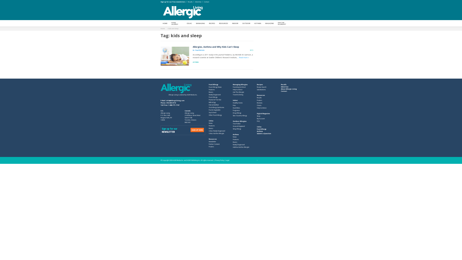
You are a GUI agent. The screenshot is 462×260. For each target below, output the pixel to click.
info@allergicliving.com (175, 101)
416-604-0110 (171, 103)
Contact (206, 2)
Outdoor (246, 23)
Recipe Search (261, 87)
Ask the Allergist (282, 23)
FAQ (258, 121)
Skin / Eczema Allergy (240, 116)
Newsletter (212, 142)
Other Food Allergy (215, 115)
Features (212, 90)
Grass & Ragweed (239, 126)
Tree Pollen (237, 124)
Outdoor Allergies (240, 121)
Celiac (189, 23)
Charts (259, 105)
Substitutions (261, 90)
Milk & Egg (212, 102)
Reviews (259, 103)
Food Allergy (174, 23)
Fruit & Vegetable (214, 110)
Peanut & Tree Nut (215, 100)
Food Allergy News (215, 87)
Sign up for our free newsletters (173, 2)
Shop (258, 116)
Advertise (198, 2)
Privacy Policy (219, 160)
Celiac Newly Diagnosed (217, 131)
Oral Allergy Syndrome (216, 107)
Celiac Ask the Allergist (216, 133)
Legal (227, 160)
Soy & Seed (212, 112)
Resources (223, 23)
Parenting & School (239, 87)
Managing (200, 23)
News (210, 123)
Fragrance (236, 110)
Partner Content (214, 144)
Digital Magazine (263, 114)
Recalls (190, 2)
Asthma (257, 23)
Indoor (235, 23)
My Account (261, 119)
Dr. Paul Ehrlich (198, 50)
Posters (211, 147)
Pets (234, 105)
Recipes (212, 23)
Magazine (269, 23)
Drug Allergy (237, 113)
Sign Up (197, 130)
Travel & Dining (238, 95)
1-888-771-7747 (173, 105)
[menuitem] (165, 23)
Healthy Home (238, 103)
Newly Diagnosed (215, 95)
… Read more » (243, 57)
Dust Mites (236, 108)
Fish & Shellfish (214, 105)
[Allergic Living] (183, 12)
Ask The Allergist (238, 92)
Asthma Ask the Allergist (241, 147)
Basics (211, 92)
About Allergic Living (289, 89)
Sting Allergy (237, 129)
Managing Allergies (240, 85)
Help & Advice (237, 90)
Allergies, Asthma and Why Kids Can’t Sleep (175, 56)
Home (165, 23)
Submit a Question (264, 134)
